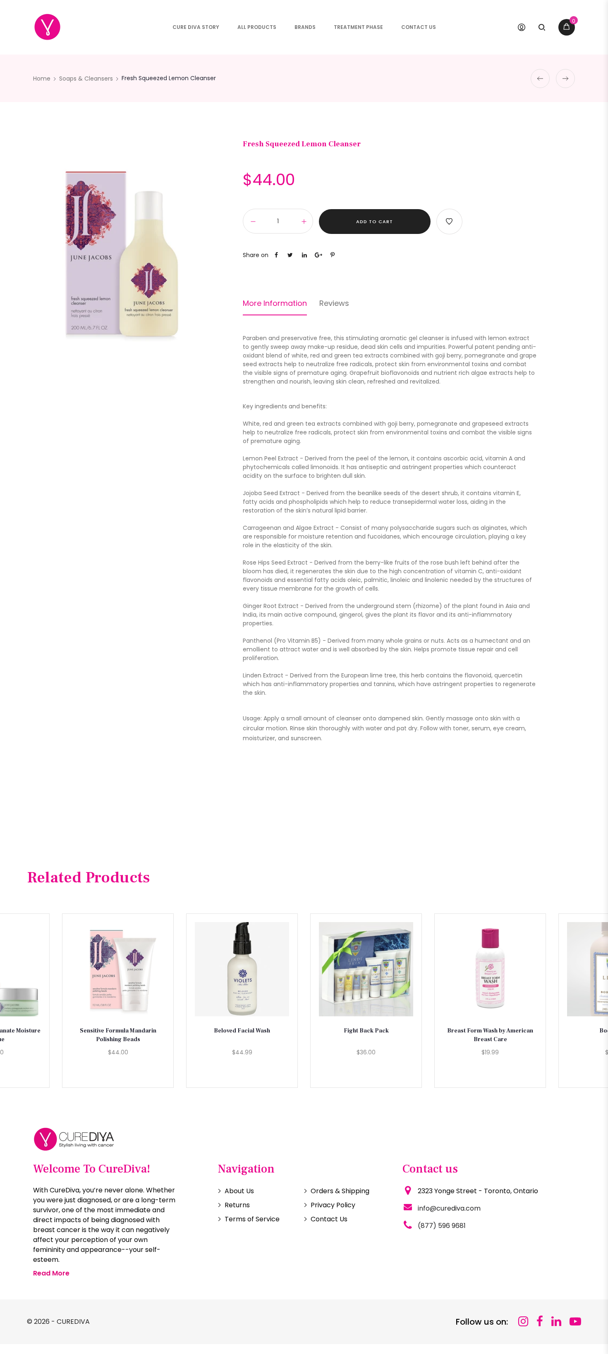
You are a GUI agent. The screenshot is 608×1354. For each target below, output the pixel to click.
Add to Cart (374, 221)
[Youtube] (575, 1321)
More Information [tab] (275, 303)
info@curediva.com (449, 1208)
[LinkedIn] (556, 1321)
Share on (255, 255)
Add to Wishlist (449, 221)
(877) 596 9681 (442, 1225)
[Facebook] (539, 1321)
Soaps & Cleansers (86, 78)
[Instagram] (523, 1321)
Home (41, 78)
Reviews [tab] (334, 303)
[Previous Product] (540, 78)
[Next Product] (565, 78)
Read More (51, 1273)
